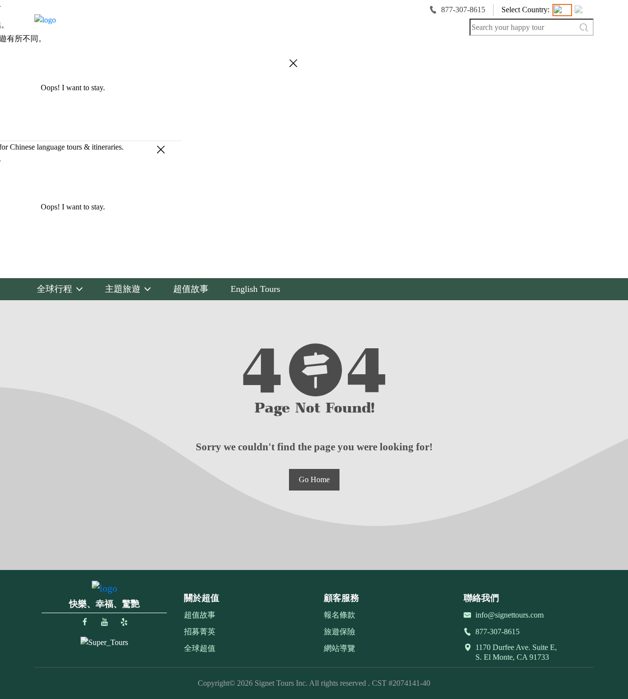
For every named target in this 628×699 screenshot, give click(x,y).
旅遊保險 (339, 631)
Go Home (314, 479)
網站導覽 (339, 648)
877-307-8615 (463, 9)
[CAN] (583, 10)
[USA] (562, 10)
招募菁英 (199, 631)
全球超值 (199, 648)
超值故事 (199, 615)
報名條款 (339, 615)
